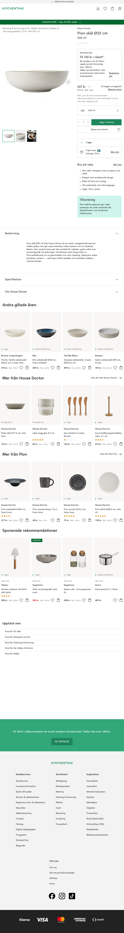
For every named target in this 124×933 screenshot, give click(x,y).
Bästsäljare (91, 802)
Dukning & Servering (13, 28)
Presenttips (92, 813)
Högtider (90, 808)
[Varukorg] (112, 8)
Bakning (60, 792)
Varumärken (92, 781)
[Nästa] (68, 82)
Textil (58, 808)
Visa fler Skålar (12, 654)
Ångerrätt (20, 846)
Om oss (53, 867)
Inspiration (91, 786)
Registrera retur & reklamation (30, 802)
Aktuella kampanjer (95, 792)
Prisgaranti (21, 835)
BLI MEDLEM (62, 742)
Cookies (20, 819)
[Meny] (119, 8)
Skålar (53, 28)
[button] (82, 43)
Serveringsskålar (12, 31)
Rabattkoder (92, 829)
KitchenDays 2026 (95, 824)
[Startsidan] (13, 8)
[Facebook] (52, 896)
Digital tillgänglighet (26, 829)
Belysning (60, 813)
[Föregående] (5, 82)
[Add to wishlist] (21, 368)
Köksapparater (63, 786)
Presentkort (61, 824)
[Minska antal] (79, 122)
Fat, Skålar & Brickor (37, 28)
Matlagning (61, 781)
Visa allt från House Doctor (104, 378)
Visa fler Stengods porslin (17, 637)
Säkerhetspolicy (24, 813)
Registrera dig (114, 74)
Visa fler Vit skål (13, 631)
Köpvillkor (21, 808)
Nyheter (90, 797)
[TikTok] (72, 896)
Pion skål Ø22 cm (31, 31)
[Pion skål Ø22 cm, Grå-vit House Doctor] (37, 81)
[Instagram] (62, 896)
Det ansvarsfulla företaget (62, 873)
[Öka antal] (88, 122)
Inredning (60, 819)
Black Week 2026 (94, 819)
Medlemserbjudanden (97, 835)
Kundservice (22, 781)
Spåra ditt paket (24, 792)
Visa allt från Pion (108, 454)
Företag (19, 824)
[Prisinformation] (89, 87)
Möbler (59, 802)
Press (52, 884)
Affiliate (53, 878)
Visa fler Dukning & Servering (19, 643)
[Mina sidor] (98, 8)
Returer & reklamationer (27, 797)
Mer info (115, 152)
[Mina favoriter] (105, 8)
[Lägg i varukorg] (27, 367)
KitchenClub (22, 840)
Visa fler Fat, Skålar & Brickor (19, 648)
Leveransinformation (26, 786)
